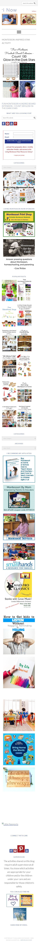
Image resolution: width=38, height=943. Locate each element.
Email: (7, 137)
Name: (7, 134)
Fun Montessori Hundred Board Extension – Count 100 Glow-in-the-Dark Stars (19, 105)
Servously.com (26, 940)
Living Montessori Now (19, 16)
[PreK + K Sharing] (26, 906)
